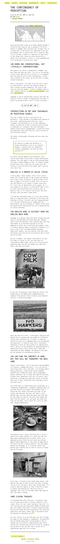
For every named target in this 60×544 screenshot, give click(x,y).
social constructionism (36, 91)
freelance (52, 3)
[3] (15, 372)
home (7, 3)
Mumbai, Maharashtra (36, 25)
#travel (14, 18)
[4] (33, 513)
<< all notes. (18, 536)
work (43, 3)
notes (14, 3)
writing (23, 3)
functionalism (18, 93)
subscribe (23, 539)
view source (31, 539)
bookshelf (34, 3)
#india (20, 18)
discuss (37, 539)
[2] (39, 186)
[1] (22, 150)
